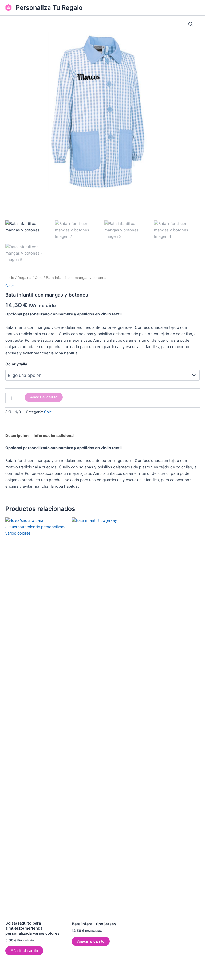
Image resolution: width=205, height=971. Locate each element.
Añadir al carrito (43, 397)
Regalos (24, 277)
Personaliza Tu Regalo (49, 7)
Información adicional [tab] (54, 435)
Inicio (9, 277)
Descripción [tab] (17, 435)
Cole (38, 277)
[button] (191, 24)
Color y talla (16, 364)
